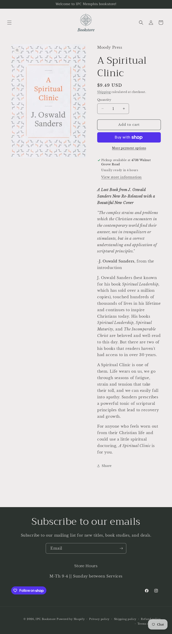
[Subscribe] (121, 548)
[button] (9, 22)
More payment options (129, 148)
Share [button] (107, 466)
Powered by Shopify (71, 619)
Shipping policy (125, 619)
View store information (121, 177)
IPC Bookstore (46, 619)
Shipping (104, 92)
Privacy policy (99, 619)
